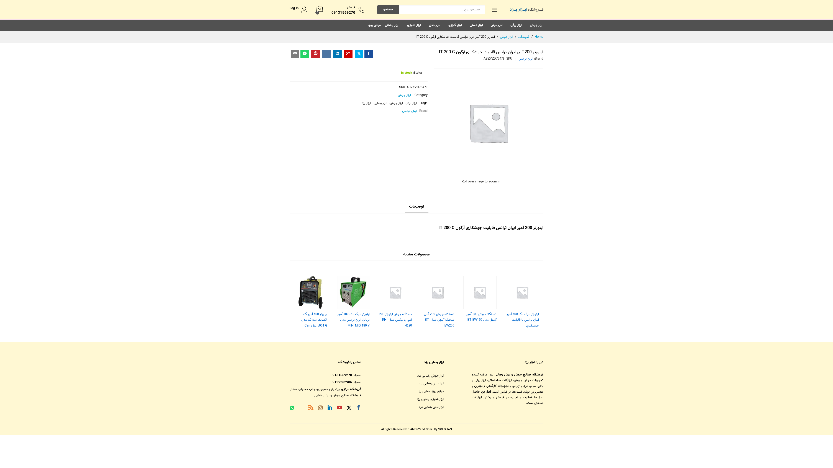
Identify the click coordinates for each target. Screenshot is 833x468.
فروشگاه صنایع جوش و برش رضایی (337, 395)
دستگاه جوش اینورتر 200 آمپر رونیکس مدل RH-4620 (395, 320)
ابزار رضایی (380, 103)
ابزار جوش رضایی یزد (430, 375)
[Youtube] (339, 408)
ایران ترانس (526, 58)
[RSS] (311, 408)
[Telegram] (301, 409)
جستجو (388, 9)
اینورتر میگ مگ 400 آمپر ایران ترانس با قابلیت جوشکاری (523, 320)
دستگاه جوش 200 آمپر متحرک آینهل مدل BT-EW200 (439, 320)
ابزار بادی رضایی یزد (431, 407)
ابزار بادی (435, 25)
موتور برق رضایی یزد (431, 391)
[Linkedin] (330, 408)
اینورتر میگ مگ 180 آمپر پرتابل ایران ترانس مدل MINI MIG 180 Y (354, 320)
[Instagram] (320, 408)
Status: (418, 73)
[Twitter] (349, 408)
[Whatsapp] (292, 408)
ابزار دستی (476, 25)
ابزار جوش (536, 25)
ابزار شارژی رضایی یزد (430, 399)
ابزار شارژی (414, 25)
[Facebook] (358, 408)
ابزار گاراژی (455, 25)
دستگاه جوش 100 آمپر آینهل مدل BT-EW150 (481, 317)
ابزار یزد (366, 103)
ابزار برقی (516, 25)
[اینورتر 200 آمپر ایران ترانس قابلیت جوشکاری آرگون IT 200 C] (368, 54)
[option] (522, 300)
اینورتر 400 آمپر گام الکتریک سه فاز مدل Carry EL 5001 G (314, 320)
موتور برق (374, 25)
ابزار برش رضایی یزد (431, 383)
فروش (351, 7)
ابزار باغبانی (392, 25)
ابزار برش (497, 25)
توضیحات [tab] (416, 207)
